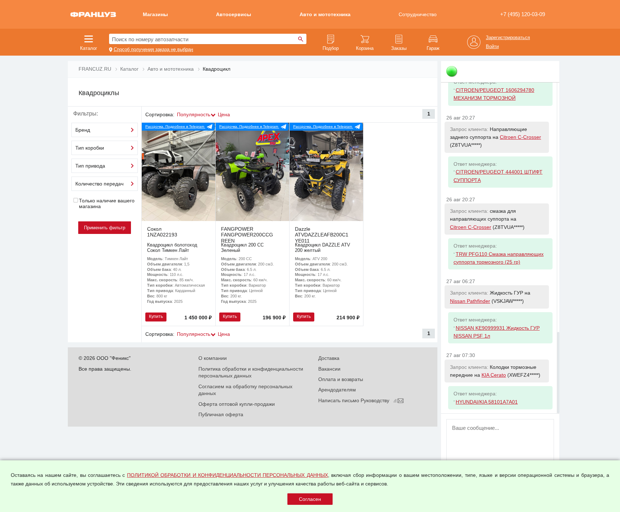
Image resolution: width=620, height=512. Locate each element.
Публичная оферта (220, 414)
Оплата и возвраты (340, 379)
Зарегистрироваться (508, 37)
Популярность (193, 114)
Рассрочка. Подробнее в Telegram (175, 126)
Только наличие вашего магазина (107, 203)
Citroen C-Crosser (520, 137)
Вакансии (329, 369)
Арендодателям (337, 390)
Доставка (328, 358)
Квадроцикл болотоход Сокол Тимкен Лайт (172, 247)
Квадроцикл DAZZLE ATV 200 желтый (322, 247)
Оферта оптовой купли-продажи (236, 404)
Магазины (155, 14)
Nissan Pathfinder (470, 301)
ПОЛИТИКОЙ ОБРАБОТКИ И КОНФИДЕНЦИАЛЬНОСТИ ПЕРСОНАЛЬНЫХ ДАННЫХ (227, 475)
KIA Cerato (494, 375)
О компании (212, 358)
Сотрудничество (418, 14)
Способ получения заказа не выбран (153, 49)
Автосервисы (233, 14)
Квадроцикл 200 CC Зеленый (242, 247)
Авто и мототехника (325, 14)
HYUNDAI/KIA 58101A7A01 (487, 402)
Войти (492, 46)
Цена (224, 114)
